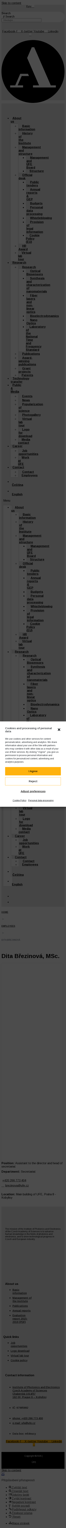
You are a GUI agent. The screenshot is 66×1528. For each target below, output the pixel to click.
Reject (33, 781)
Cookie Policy (19, 800)
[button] (59, 729)
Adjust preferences (33, 791)
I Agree (33, 771)
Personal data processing (41, 800)
